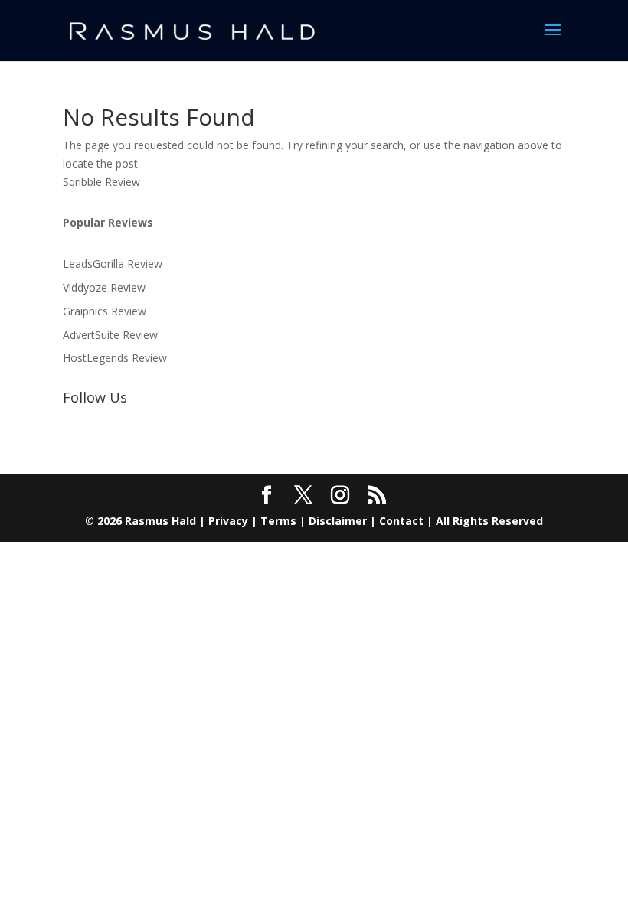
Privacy (228, 520)
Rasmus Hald (160, 520)
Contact (401, 520)
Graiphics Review (104, 311)
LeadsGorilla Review (112, 263)
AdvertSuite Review (110, 335)
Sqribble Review (101, 181)
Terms (278, 520)
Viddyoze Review (104, 287)
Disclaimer (338, 520)
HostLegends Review (115, 357)
